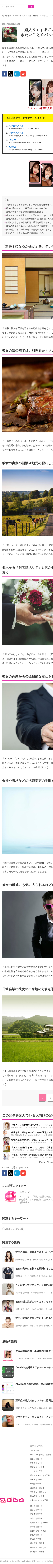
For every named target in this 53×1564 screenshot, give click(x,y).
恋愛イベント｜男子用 (39, 1523)
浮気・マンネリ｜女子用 (40, 1475)
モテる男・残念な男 (38, 1547)
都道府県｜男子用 (37, 1543)
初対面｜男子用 (36, 1514)
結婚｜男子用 (33, 16)
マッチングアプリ (37, 1450)
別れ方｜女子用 (36, 1480)
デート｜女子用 (36, 1471)
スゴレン (24, 1191)
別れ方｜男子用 (36, 1535)
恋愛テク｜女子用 (37, 1467)
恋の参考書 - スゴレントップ (13, 16)
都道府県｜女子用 (37, 1488)
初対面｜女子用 (36, 1463)
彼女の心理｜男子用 (38, 1531)
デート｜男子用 (36, 1527)
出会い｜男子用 (36, 1510)
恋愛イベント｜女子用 (39, 1500)
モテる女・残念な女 (38, 1492)
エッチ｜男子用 (36, 1506)
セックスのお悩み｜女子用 (40, 1455)
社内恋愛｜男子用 (37, 1552)
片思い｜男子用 (36, 1518)
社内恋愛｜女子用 (37, 1496)
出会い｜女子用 (36, 1459)
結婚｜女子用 (35, 1484)
